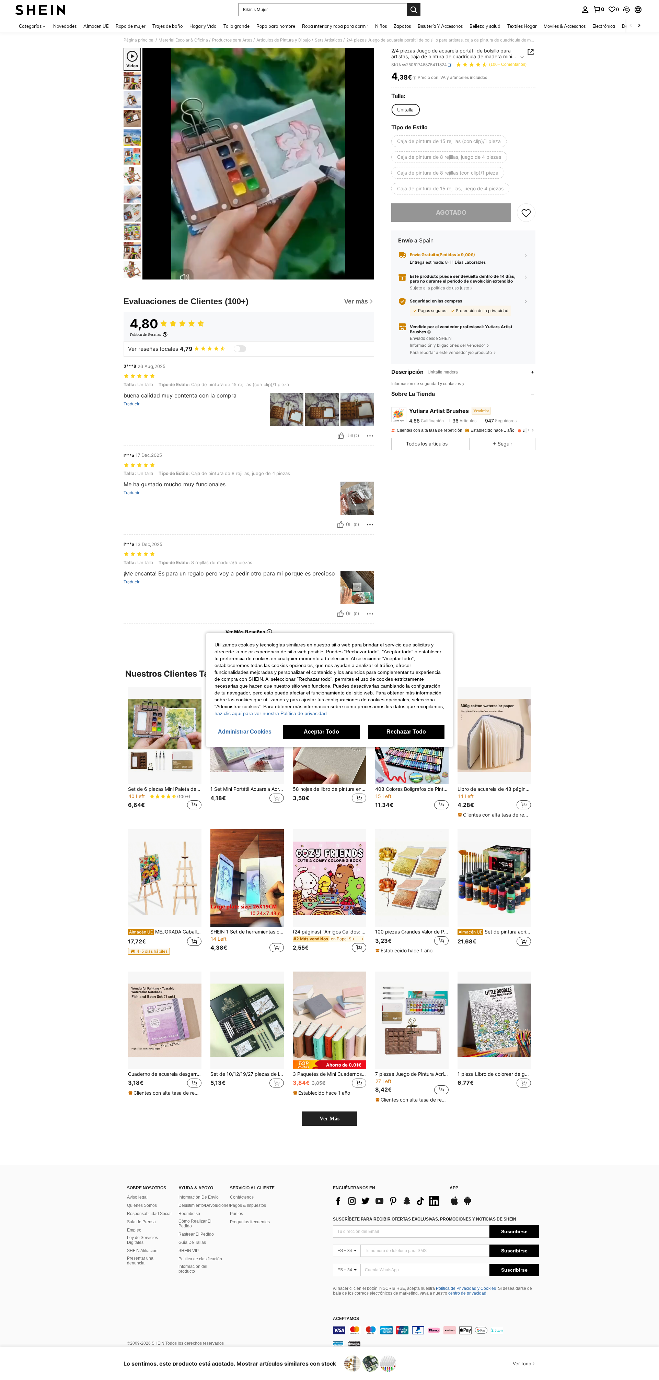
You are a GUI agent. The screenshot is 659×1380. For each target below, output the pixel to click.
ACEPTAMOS (346, 1319)
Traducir (131, 404)
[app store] (454, 1204)
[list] (388, 1201)
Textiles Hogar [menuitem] (522, 26)
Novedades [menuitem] (65, 26)
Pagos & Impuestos (248, 1205)
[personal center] (585, 9)
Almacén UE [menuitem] (96, 26)
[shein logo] (40, 9)
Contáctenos (242, 1197)
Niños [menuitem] (381, 26)
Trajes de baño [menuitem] (167, 26)
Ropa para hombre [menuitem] (275, 26)
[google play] (467, 1204)
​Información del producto (192, 1269)
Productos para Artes (232, 40)
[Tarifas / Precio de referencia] (414, 77)
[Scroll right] (639, 26)
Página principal (139, 40)
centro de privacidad (467, 1293)
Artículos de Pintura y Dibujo (283, 40)
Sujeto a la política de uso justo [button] (439, 287)
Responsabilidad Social (149, 1213)
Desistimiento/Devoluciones (204, 1205)
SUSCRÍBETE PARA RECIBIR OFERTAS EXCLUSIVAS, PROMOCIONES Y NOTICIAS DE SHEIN (424, 1219)
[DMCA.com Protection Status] (354, 1343)
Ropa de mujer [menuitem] (131, 26)
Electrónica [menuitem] (603, 26)
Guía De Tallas (192, 1242)
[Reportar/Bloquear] (370, 436)
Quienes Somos (142, 1205)
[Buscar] (413, 9)
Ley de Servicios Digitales (142, 1240)
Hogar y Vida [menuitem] (203, 26)
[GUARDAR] (526, 213)
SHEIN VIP (188, 1250)
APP (454, 1188)
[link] (598, 9)
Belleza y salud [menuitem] (485, 26)
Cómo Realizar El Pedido (194, 1223)
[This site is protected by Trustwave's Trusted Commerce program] (338, 1343)
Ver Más (329, 1118)
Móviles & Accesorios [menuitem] (565, 26)
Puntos (236, 1213)
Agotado (451, 212)
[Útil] (341, 436)
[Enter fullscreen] (367, 274)
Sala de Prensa (141, 1222)
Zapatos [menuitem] (402, 26)
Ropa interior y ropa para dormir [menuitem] (335, 26)
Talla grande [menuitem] (236, 26)
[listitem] (164, 752)
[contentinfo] (436, 1330)
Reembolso (189, 1213)
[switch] (240, 348)
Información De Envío (198, 1197)
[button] (626, 9)
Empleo (134, 1230)
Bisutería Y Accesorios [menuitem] (440, 26)
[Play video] (258, 164)
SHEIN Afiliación (142, 1250)
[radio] (405, 110)
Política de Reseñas (145, 334)
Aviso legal (137, 1197)
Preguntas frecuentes (250, 1222)
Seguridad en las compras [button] (436, 301)
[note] (494, 814)
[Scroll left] (630, 26)
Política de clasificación (200, 1259)
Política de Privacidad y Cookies (466, 1288)
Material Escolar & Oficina (183, 40)
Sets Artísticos (328, 40)
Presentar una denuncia (140, 1260)
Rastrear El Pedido (196, 1234)
